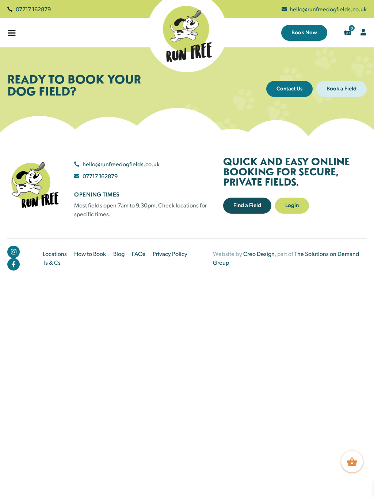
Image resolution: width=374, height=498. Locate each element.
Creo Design (259, 253)
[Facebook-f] (13, 264)
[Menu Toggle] (11, 32)
